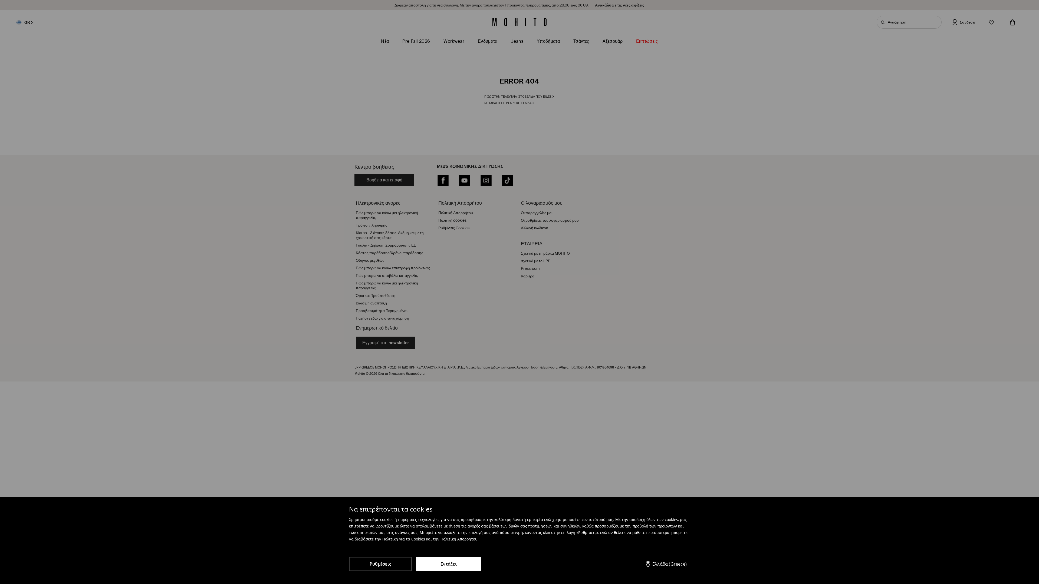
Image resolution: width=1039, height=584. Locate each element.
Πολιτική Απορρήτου (459, 539)
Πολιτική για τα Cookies (403, 539)
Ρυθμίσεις (380, 564)
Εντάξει (448, 564)
